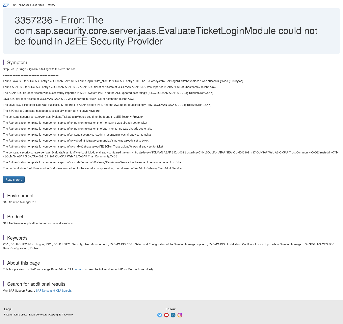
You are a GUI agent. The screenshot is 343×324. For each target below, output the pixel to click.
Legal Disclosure (38, 314)
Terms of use (20, 314)
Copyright (54, 314)
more (77, 269)
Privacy (8, 314)
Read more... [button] (14, 179)
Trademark (67, 314)
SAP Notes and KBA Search (53, 290)
